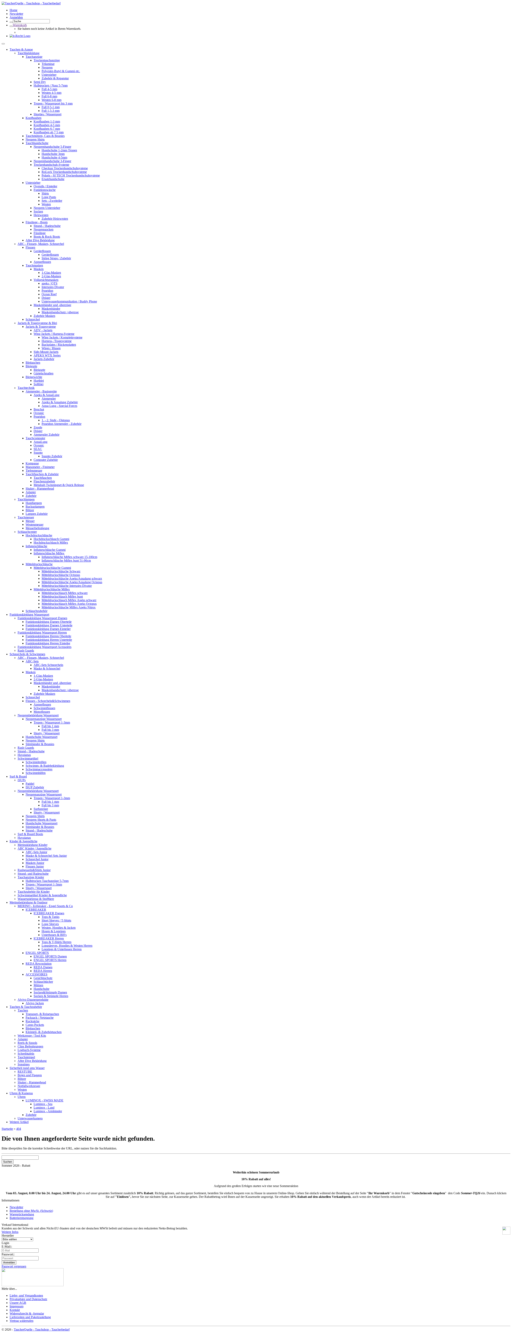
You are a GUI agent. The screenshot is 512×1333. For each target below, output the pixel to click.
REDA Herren (43, 971)
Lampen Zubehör (37, 513)
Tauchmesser (26, 517)
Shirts (45, 193)
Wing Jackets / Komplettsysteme (62, 337)
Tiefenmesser (34, 470)
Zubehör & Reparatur (55, 78)
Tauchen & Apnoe (21, 49)
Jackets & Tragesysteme (41, 326)
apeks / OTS (49, 283)
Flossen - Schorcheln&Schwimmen (48, 701)
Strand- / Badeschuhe (47, 226)
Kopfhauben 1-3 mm (47, 121)
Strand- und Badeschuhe (33, 873)
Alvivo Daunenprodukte (33, 999)
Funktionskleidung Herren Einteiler (48, 643)
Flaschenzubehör (44, 481)
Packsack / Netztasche (40, 1017)
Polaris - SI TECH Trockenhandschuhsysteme (71, 175)
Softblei (38, 384)
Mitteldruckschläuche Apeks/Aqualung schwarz (72, 578)
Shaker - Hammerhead (40, 488)
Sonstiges (24, 1064)
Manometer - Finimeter (40, 467)
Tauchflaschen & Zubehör (42, 474)
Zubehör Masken (44, 316)
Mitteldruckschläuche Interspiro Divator (67, 585)
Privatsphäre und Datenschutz (28, 1299)
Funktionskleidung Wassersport (29, 614)
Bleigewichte (34, 377)
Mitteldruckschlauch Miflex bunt (62, 596)
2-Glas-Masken (51, 276)
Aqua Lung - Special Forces (59, 405)
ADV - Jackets (43, 330)
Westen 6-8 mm (51, 100)
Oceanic (39, 413)
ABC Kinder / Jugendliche (34, 848)
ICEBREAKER (36, 909)
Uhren (22, 1096)
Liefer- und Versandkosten (26, 1295)
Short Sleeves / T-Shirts (56, 920)
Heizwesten (41, 215)
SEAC (38, 449)
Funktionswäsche (45, 190)
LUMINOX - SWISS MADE (44, 1100)
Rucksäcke (32, 1021)
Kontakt (15, 1310)
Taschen (23, 1010)
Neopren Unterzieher (47, 208)
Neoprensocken (43, 229)
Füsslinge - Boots (37, 222)
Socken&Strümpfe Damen (50, 992)
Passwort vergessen (14, 1266)
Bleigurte (31, 366)
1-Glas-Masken (51, 272)
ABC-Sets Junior (36, 852)
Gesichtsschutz (43, 978)
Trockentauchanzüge (47, 60)
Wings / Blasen (51, 348)
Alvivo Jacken (35, 1003)
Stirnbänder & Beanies (40, 744)
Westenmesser (34, 524)
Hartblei (39, 380)
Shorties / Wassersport (47, 114)
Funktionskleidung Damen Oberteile (49, 621)
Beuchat (39, 409)
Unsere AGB (18, 1302)
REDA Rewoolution (39, 963)
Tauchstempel (26, 1057)
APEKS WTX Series (47, 355)
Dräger (46, 298)
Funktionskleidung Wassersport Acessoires (44, 647)
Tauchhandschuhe (37, 143)
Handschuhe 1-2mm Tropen (59, 150)
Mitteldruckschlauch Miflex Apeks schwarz (69, 600)
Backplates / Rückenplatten (59, 344)
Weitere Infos (10, 1232)
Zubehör (31, 495)
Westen (46, 204)
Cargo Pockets (35, 1024)
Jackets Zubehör (44, 359)
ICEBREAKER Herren (49, 938)
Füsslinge (40, 233)
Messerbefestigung (37, 528)
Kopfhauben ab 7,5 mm (49, 132)
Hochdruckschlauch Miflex (51, 542)
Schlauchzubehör (36, 611)
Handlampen (34, 503)
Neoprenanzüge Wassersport (44, 719)
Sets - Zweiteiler (52, 200)
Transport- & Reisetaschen (42, 1014)
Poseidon (47, 290)
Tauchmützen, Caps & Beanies (45, 136)
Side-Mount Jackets (46, 351)
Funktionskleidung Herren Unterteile (49, 639)
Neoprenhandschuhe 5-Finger (52, 146)
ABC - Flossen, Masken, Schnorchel (41, 244)
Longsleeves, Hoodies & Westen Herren (67, 945)
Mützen (38, 985)
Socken (38, 211)
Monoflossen (42, 711)
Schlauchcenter (27, 531)
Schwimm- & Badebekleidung (45, 765)
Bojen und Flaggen (30, 1075)
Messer (30, 521)
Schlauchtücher (43, 981)
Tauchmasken (34, 265)
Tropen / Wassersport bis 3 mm (53, 103)
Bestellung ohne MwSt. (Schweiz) (31, 1210)
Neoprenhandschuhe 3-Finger (52, 161)
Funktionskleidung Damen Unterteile (49, 625)
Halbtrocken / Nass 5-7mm (51, 85)
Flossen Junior (35, 866)
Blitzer (30, 510)
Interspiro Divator (53, 287)
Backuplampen (35, 506)
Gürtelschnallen (43, 373)
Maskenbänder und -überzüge (52, 305)
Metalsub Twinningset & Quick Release (59, 485)
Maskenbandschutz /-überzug (60, 312)
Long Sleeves (50, 924)
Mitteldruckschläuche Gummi (52, 567)
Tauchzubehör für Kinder (34, 891)
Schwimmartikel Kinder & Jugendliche (42, 895)
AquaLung (40, 441)
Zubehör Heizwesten (55, 218)
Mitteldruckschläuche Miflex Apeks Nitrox (69, 607)
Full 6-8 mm (49, 96)
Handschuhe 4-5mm (54, 157)
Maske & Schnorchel (47, 668)
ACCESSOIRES (36, 974)
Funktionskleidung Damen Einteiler (48, 629)
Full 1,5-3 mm (51, 110)
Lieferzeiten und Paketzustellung (30, 1317)
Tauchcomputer (35, 438)
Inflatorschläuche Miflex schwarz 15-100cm (69, 557)
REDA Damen (43, 967)
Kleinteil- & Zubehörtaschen (44, 1032)
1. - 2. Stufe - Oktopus (56, 420)
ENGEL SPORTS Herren (50, 960)
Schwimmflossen (44, 708)
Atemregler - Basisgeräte (41, 391)
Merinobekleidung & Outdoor (28, 902)
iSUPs (22, 780)
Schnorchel (33, 319)
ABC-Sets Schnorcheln (48, 665)
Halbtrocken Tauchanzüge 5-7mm (47, 881)
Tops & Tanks (50, 917)
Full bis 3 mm (50, 729)
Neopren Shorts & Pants (41, 819)
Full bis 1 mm (50, 726)
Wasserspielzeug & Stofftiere (36, 899)
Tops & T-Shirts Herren (56, 942)
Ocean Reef (49, 294)
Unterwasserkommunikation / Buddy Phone (69, 301)
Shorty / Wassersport (47, 733)
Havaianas (24, 755)
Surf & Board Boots (30, 834)
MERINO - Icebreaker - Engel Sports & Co (45, 906)
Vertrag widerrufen (21, 1320)
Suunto (38, 452)
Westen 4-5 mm (51, 92)
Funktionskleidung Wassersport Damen (42, 618)
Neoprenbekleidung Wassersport (38, 715)
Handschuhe (41, 989)
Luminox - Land (44, 1107)
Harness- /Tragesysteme (57, 341)
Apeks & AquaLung (46, 395)
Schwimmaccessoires (39, 769)
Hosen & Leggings (54, 931)
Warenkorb (20, 25)
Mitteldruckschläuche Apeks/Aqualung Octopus (72, 582)
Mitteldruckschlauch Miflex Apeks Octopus (69, 603)
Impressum (16, 1306)
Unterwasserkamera (30, 1118)
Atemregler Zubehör (46, 434)
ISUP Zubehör (35, 787)
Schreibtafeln (26, 1053)
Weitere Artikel (19, 1122)
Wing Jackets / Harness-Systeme (54, 333)
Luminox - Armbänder (48, 1111)
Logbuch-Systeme (29, 1050)
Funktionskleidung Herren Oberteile (48, 636)
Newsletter (16, 1207)
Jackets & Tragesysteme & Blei (37, 323)
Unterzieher (49, 74)
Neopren (47, 67)
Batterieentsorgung (21, 1218)
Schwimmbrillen (36, 762)
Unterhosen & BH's (54, 935)
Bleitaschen (33, 362)
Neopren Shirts (35, 139)
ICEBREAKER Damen (49, 913)
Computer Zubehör (46, 459)
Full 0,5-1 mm (51, 107)
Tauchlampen (26, 499)
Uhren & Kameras (21, 1093)
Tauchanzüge (34, 56)
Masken (39, 269)
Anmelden (16, 17)
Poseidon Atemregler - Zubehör (61, 423)
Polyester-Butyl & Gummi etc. (61, 71)
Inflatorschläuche (36, 546)
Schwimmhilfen (36, 773)
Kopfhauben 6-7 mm (47, 128)
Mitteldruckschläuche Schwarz (61, 571)
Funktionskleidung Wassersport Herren (42, 632)
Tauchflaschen (43, 477)
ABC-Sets (32, 661)
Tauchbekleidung (28, 53)
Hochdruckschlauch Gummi (51, 539)
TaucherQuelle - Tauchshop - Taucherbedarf (42, 1329)
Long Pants (49, 197)
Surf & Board (18, 776)
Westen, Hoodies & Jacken (59, 927)
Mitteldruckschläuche (39, 564)
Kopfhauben (33, 118)
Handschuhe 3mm (53, 154)
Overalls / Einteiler (45, 186)
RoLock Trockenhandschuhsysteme (64, 172)
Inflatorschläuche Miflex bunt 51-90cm (66, 560)
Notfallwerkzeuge (29, 1086)
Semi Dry (40, 82)
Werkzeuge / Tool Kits (32, 1035)
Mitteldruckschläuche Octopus (61, 575)
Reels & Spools (27, 1042)
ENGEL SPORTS (37, 953)
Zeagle (38, 427)
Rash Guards (26, 650)
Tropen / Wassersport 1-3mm (52, 722)
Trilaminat (48, 64)
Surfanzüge (41, 809)
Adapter (31, 492)
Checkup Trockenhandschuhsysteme (65, 168)
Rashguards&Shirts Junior (34, 870)
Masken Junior (35, 863)
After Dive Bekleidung (40, 240)
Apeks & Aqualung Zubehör (60, 402)
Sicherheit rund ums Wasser (27, 1068)
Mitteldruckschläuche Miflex (52, 589)
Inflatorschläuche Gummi (50, 549)
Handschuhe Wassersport (41, 737)
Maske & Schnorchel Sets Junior (46, 855)
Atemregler (49, 398)
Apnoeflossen (42, 262)
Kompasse (32, 463)
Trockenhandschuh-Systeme (51, 164)
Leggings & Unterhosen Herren (62, 949)
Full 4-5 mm (49, 89)
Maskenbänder (51, 308)
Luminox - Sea (43, 1104)
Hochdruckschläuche (39, 535)
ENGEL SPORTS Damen (50, 956)
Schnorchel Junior (37, 859)
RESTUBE (25, 1071)
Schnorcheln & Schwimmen (27, 654)
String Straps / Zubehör (56, 258)
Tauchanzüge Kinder (31, 877)
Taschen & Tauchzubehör (26, 1006)
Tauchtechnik (26, 387)
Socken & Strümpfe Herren (51, 996)
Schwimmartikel (28, 758)
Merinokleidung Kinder (32, 845)
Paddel (30, 783)
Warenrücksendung (22, 1214)
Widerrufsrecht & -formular (27, 1313)
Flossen (30, 247)
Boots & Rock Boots (47, 236)
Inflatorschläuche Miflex (49, 553)
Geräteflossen (42, 251)
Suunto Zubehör (52, 456)
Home (13, 10)
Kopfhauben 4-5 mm (47, 125)
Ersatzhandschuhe (53, 179)
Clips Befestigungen (30, 1046)
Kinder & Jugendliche (23, 841)
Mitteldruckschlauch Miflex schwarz (65, 593)
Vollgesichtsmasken (46, 280)
